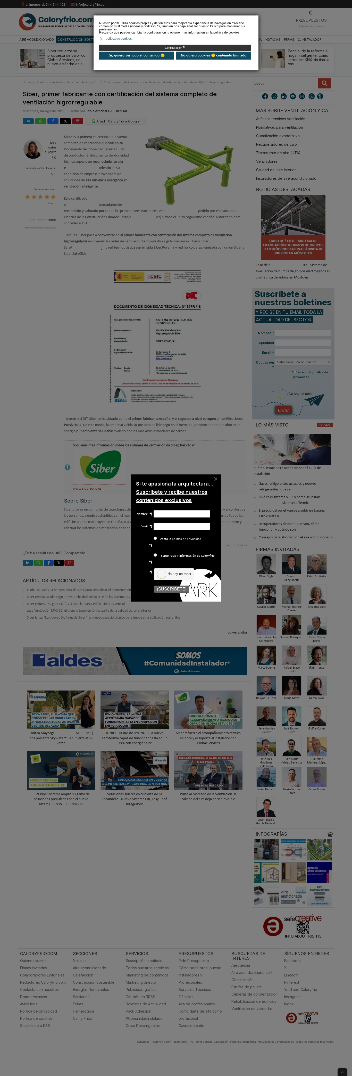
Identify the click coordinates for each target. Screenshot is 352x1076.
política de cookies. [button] (119, 38)
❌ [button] (255, 19)
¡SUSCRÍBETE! (171, 589)
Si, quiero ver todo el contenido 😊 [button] (137, 55)
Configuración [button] (175, 48)
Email (146, 526)
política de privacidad (186, 539)
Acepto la (179, 539)
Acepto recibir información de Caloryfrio (186, 555)
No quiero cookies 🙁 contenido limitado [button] (213, 55)
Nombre (144, 514)
